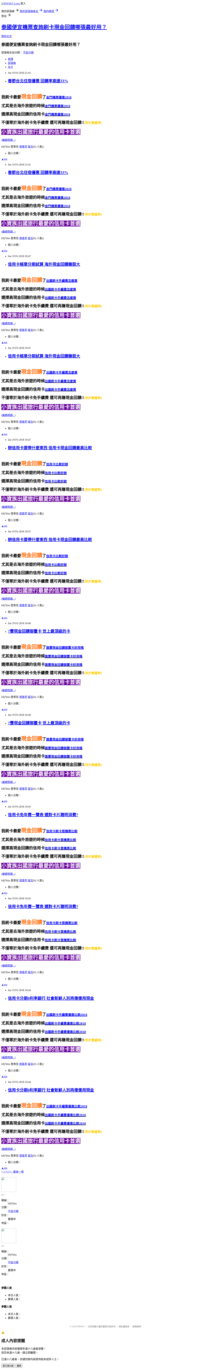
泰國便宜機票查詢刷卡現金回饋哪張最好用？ (54, 27)
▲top (4, 159)
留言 (30, 146)
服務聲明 (137, 1326)
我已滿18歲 (8, 1366)
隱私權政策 (124, 1326)
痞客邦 (23, 146)
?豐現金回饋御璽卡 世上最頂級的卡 (39, 631)
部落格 (12, 63)
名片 (10, 67)
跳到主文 (6, 36)
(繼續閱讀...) (8, 140)
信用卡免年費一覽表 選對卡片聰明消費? (43, 815)
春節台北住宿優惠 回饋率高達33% (38, 81)
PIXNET (81, 1326)
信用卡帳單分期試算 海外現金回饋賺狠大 (44, 264)
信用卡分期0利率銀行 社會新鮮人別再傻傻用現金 (51, 998)
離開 (19, 1366)
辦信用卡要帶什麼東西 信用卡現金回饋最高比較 (50, 448)
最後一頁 (18, 1171)
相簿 (10, 59)
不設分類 (28, 52)
